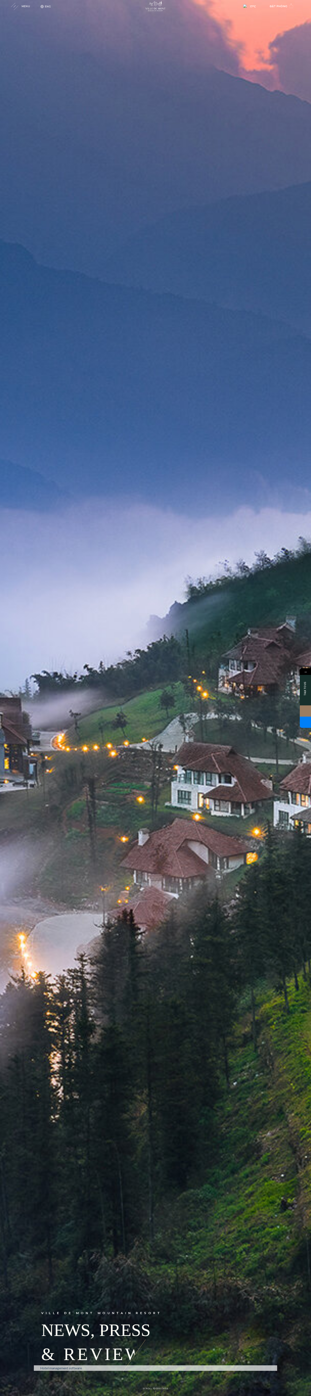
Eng (48, 6)
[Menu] (18, 6)
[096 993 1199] (305, 711)
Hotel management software (61, 1368)
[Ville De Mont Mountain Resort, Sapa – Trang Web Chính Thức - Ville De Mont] (155, 6)
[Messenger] (305, 722)
